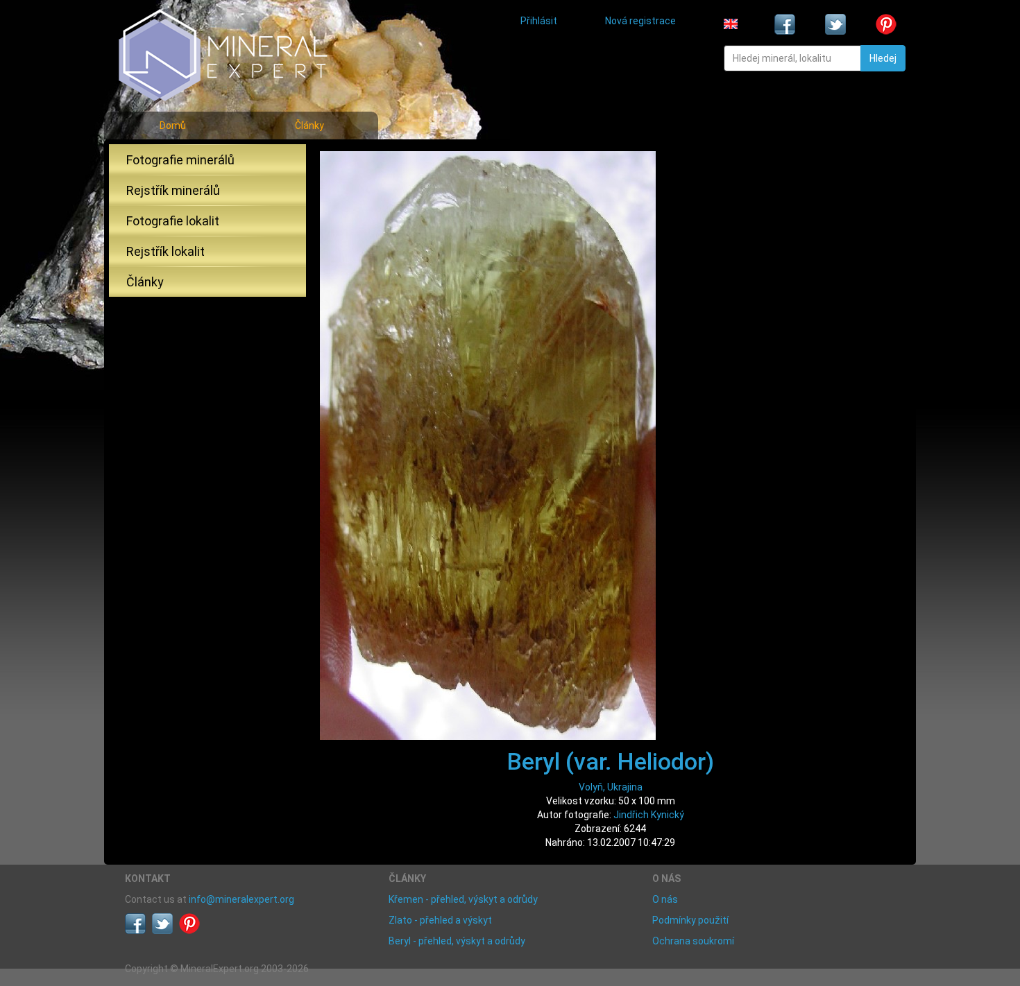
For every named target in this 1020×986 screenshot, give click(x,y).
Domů (173, 125)
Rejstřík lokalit (165, 251)
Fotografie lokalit (172, 221)
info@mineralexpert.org (241, 899)
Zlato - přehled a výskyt (440, 920)
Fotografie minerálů (180, 160)
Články (309, 125)
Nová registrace (640, 20)
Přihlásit (538, 20)
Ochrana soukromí (693, 940)
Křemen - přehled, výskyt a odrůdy (463, 899)
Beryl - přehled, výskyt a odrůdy (457, 940)
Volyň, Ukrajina (611, 787)
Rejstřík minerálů (173, 190)
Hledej (882, 58)
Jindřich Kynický (648, 814)
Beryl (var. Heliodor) (610, 761)
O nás (665, 899)
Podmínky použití (690, 920)
